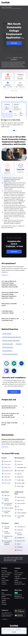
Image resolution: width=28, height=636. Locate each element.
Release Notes (18, 582)
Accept (14, 632)
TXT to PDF (7, 464)
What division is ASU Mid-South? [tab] (9, 304)
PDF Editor (4, 571)
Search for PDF (21, 541)
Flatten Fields (20, 470)
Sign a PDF (7, 495)
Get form (14, 251)
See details (13, 59)
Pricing (3, 578)
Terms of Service (18, 572)
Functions (4, 584)
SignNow (4, 600)
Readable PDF (20, 537)
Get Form (14, 43)
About (16, 571)
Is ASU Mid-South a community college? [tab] (8, 312)
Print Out (19, 550)
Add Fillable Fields (21, 467)
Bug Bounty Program (19, 584)
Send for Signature (6, 499)
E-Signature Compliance (20, 578)
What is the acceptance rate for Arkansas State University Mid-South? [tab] (10, 415)
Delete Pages (20, 486)
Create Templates (21, 513)
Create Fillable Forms (20, 516)
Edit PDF (19, 461)
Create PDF (20, 464)
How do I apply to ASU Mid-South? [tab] (10, 423)
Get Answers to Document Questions (8, 542)
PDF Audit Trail (21, 526)
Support (16, 580)
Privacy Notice (18, 574)
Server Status (5, 576)
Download (19, 547)
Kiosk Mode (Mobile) (7, 511)
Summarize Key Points (8, 537)
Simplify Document (7, 532)
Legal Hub (17, 576)
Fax (18, 506)
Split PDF (19, 474)
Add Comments (21, 497)
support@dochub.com (7, 613)
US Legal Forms (6, 598)
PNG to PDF (7, 467)
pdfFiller (4, 596)
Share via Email (21, 503)
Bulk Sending (7, 516)
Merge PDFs (20, 477)
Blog (3, 593)
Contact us (5, 275)
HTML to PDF (7, 480)
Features (4, 582)
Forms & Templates (7, 572)
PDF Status (20, 509)
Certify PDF (20, 530)
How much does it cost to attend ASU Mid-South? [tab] (9, 407)
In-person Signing (8, 508)
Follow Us (5, 619)
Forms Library (5, 580)
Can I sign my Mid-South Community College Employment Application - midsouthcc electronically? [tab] (10, 284)
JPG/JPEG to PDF (8, 470)
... (18, 629)
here (15, 560)
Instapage (4, 604)
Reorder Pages (21, 483)
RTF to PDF (7, 483)
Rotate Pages (20, 480)
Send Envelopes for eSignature (8, 504)
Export (18, 544)
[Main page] (6, 3)
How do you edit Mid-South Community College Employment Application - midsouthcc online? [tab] (10, 295)
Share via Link (20, 500)
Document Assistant (7, 527)
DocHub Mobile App (7, 594)
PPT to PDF (7, 474)
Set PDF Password (19, 533)
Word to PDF (7, 461)
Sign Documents (6, 574)
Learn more (14, 392)
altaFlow (4, 602)
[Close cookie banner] (25, 629)
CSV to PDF (7, 477)
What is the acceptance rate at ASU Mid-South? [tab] (10, 319)
